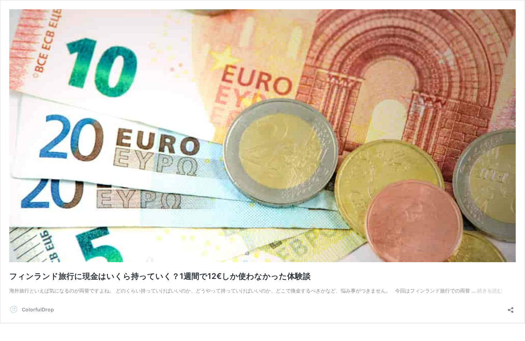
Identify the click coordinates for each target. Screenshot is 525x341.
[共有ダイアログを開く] (511, 307)
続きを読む (489, 290)
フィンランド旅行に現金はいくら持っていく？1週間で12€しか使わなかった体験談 (160, 276)
